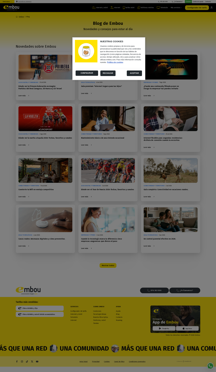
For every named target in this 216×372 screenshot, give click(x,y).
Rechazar (108, 73)
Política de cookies (115, 62)
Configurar (87, 73)
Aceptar (134, 73)
